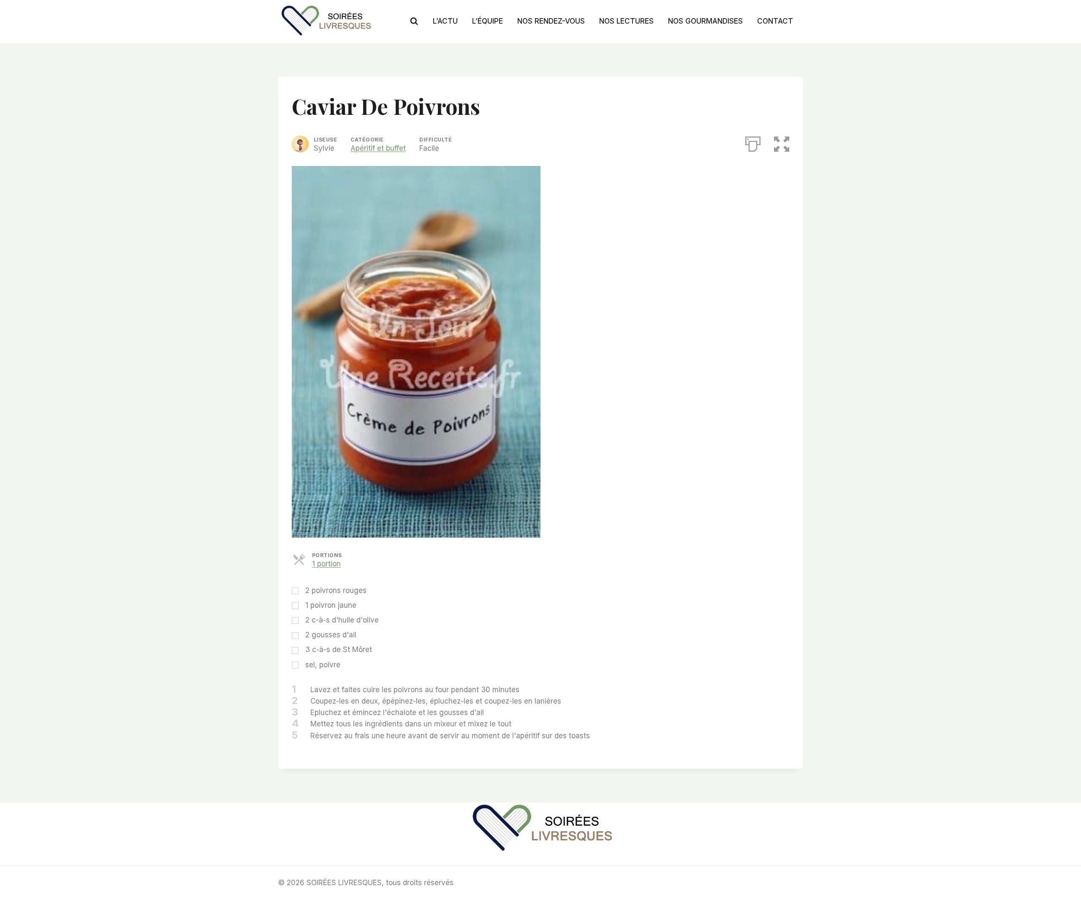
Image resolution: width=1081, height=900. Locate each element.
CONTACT (775, 21)
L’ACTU (445, 21)
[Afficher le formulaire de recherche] (414, 21)
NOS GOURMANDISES (705, 21)
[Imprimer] (753, 142)
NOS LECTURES (626, 21)
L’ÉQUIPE (487, 21)
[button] (781, 142)
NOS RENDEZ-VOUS (551, 21)
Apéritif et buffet (378, 148)
